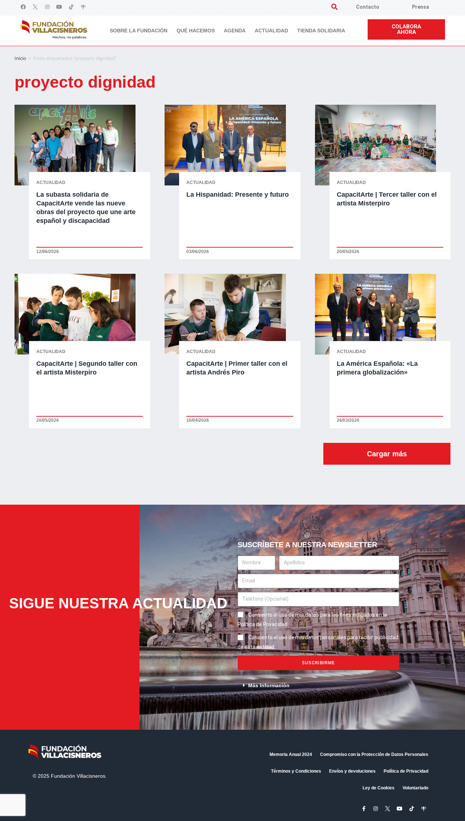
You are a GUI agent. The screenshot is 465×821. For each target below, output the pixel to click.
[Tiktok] (71, 7)
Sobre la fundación (138, 30)
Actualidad (271, 30)
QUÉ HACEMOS (196, 30)
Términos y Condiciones (296, 771)
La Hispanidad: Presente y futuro (237, 194)
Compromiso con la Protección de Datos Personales (374, 754)
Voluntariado (415, 787)
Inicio (20, 58)
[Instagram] (47, 7)
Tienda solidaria (321, 30)
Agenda (235, 30)
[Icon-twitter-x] (35, 7)
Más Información (269, 685)
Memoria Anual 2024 (291, 754)
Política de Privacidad (406, 771)
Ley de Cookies (379, 787)
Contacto (367, 7)
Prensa (420, 7)
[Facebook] (23, 7)
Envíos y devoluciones (352, 771)
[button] (334, 6)
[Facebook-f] (364, 809)
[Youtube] (59, 7)
